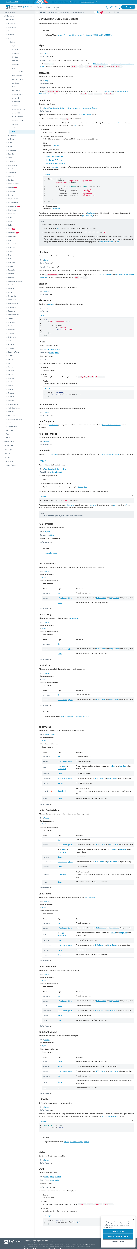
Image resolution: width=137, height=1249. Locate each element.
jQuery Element (114, 598)
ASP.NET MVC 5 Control (100, 64)
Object (69, 108)
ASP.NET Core (108, 35)
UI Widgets (68, 12)
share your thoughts (87, 2)
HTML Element (101, 598)
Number (46, 349)
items (75, 125)
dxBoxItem (61, 108)
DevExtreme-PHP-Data (54, 160)
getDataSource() (87, 216)
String (46, 53)
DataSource (76, 108)
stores (115, 505)
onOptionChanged (56, 472)
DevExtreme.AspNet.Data (54, 156)
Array (50, 108)
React (69, 35)
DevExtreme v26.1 (12, 2)
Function (58, 349)
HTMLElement (62, 598)
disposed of (74, 618)
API (126, 505)
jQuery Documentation (50, 12)
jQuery (26, 6)
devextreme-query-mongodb (55, 163)
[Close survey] (132, 1)
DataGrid (66, 1142)
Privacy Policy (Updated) (78, 1244)
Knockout (89, 35)
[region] (118, 1232)
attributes (51, 304)
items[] (43, 461)
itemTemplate (119, 123)
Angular (60, 35)
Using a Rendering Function (110, 454)
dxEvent (113, 766)
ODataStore (55, 146)
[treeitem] (18, 16)
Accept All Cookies (118, 1231)
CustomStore (55, 209)
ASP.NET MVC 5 (98, 35)
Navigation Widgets (76, 1142)
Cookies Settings (91, 1244)
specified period (89, 897)
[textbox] (18, 12)
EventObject (62, 769)
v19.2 (106, 12)
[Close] (133, 1219)
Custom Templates (51, 553)
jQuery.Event (123, 766)
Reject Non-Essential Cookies (118, 1236)
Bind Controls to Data (84, 115)
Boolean (46, 291)
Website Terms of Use (65, 1244)
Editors (86, 1142)
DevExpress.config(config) (109, 1116)
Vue (65, 35)
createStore (55, 167)
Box (75, 12)
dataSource (70, 505)
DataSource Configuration (89, 108)
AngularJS (81, 35)
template (47, 532)
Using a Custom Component (111, 425)
